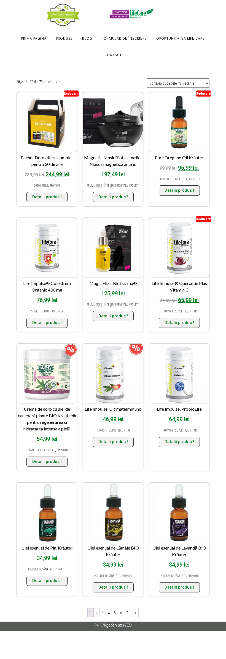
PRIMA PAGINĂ (34, 38)
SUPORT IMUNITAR (53, 311)
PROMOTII (55, 185)
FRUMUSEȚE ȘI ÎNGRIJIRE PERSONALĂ (107, 185)
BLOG (87, 38)
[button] (214, 8)
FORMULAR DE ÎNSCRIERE (124, 38)
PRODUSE (64, 38)
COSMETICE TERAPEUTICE (173, 179)
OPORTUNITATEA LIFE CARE (180, 38)
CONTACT (113, 54)
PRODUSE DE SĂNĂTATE (41, 569)
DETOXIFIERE (41, 185)
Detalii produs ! (47, 196)
